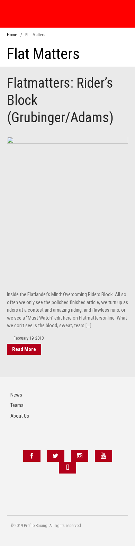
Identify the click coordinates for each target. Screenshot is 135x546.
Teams (17, 405)
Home (12, 34)
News (16, 395)
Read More (24, 349)
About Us (19, 416)
